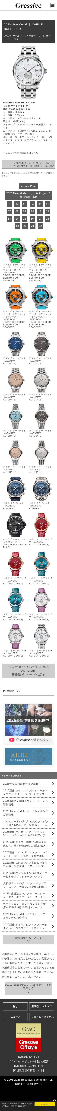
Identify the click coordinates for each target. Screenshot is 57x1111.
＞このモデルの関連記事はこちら (20, 152)
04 (32, 204)
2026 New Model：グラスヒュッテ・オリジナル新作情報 (25, 916)
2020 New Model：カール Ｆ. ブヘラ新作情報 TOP (28, 195)
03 (24, 204)
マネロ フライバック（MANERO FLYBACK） (13, 505)
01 (9, 204)
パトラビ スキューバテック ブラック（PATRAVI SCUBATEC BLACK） (15, 543)
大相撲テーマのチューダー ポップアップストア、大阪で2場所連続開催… (25, 885)
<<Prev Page (28, 186)
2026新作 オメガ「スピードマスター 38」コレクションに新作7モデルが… (25, 834)
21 (32, 226)
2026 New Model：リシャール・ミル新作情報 (25, 803)
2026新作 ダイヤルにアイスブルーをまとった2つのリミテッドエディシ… (25, 926)
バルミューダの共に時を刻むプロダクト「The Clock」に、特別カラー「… (25, 823)
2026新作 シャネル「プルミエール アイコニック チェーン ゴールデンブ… (25, 792)
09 (24, 211)
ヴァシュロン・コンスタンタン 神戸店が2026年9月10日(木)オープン (25, 906)
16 (32, 218)
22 (40, 226)
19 (17, 226)
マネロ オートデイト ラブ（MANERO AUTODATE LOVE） (41, 542)
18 (47, 218)
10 (32, 211)
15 (24, 218)
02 (17, 204)
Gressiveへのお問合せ (28, 1065)
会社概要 (43, 1061)
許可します (45, 1104)
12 (47, 211)
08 (17, 211)
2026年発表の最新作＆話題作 (21, 783)
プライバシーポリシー (21, 1061)
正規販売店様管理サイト (28, 1070)
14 (17, 218)
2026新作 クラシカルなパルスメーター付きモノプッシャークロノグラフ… (25, 875)
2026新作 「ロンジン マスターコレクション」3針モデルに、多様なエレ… (25, 854)
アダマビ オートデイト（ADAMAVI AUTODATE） (14, 361)
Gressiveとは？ (28, 1057)
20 (25, 226)
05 (40, 204)
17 (40, 218)
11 (39, 211)
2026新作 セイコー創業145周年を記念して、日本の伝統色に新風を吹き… (25, 844)
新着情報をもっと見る (28, 938)
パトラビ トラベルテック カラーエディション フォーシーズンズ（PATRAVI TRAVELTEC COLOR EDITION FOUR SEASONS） (14, 272)
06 (47, 204)
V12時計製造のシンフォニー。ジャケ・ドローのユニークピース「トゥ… (25, 895)
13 (9, 218)
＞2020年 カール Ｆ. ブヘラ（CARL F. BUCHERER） (28, 670)
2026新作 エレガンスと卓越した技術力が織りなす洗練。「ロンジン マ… (25, 864)
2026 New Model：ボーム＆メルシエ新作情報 (25, 813)
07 (9, 211)
